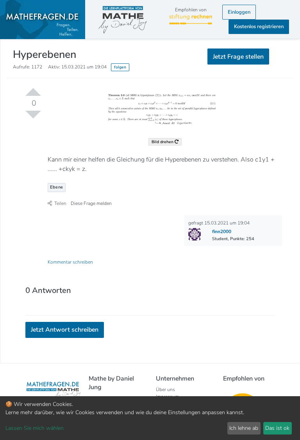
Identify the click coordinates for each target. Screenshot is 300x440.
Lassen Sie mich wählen (34, 428)
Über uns (165, 389)
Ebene (56, 187)
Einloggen (239, 12)
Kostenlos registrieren (259, 26)
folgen (120, 67)
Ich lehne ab (243, 428)
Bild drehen (163, 142)
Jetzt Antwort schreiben (64, 329)
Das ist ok (277, 428)
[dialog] (150, 418)
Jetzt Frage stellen (238, 56)
